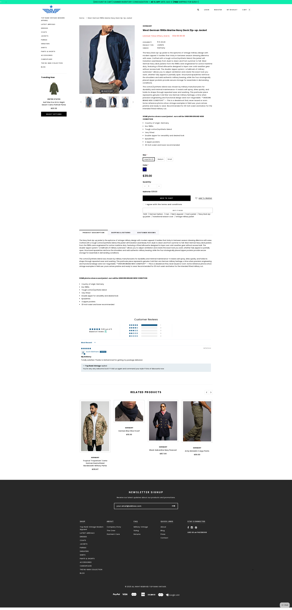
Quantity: (147, 182)
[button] (133, 325)
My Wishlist (232, 10)
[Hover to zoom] (107, 59)
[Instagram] (192, 527)
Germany (147, 26)
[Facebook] (188, 527)
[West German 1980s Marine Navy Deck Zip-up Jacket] (101, 102)
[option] (95, 438)
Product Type (148, 45)
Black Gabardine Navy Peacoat (163, 450)
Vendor (145, 48)
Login (206, 10)
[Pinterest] (196, 527)
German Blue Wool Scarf (129, 431)
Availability (147, 42)
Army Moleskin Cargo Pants (197, 451)
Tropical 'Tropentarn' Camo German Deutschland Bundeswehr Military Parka (95, 463)
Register (218, 10)
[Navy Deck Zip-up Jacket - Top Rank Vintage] (89, 102)
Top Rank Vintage (157, 586)
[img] (86, 348)
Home (81, 18)
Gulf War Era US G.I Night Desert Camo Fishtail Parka (54, 103)
